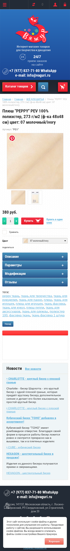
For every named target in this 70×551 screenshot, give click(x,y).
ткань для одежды (35, 311)
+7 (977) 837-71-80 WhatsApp (32, 70)
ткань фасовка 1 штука (48, 315)
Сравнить (13, 232)
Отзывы (11, 282)
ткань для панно (30, 300)
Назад (8, 323)
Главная (6, 99)
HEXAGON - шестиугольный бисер (28, 473)
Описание (12, 257)
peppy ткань (10, 296)
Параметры (13, 265)
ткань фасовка (54, 303)
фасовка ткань (19, 315)
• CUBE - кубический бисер (23, 447)
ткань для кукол (13, 307)
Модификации (15, 274)
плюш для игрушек (29, 303)
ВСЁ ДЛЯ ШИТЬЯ (35, 99)
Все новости (33, 369)
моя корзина (64, 85)
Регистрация (54, 4)
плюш (48, 300)
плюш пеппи (35, 307)
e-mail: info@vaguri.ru (32, 75)
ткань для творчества (36, 296)
